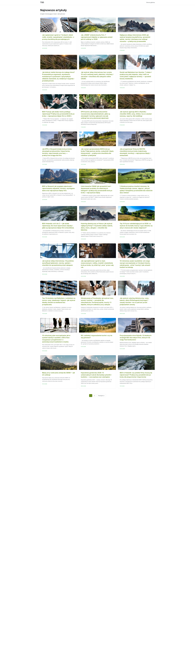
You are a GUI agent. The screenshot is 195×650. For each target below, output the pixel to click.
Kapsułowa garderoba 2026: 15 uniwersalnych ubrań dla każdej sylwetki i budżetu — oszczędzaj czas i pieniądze (96, 375)
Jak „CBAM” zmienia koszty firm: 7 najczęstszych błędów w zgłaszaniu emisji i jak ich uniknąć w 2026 (97, 37)
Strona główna (150, 2)
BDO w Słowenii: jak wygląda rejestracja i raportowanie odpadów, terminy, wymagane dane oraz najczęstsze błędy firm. (58, 188)
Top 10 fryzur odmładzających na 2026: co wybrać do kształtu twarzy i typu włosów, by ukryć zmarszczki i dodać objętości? (136, 226)
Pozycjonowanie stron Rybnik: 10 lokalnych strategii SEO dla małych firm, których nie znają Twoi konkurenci (135, 338)
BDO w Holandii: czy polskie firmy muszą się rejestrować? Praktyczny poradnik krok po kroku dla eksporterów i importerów (136, 375)
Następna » (101, 395)
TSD (42, 2)
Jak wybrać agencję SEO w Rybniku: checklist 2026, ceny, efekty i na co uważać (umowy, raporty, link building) (136, 114)
